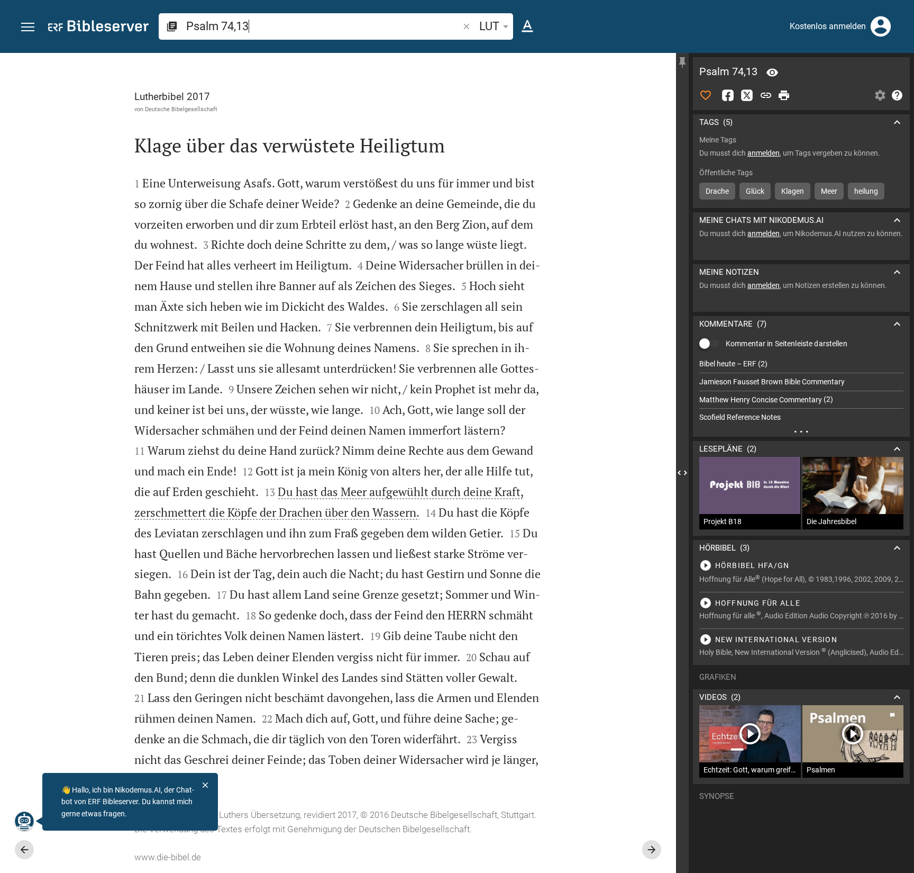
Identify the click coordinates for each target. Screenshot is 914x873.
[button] (27, 27)
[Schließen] (205, 785)
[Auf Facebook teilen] (727, 95)
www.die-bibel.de (167, 857)
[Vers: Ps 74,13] (772, 72)
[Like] (705, 95)
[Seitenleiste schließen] (682, 472)
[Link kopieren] (765, 95)
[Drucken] (783, 95)
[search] (323, 26)
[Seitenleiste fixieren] (682, 62)
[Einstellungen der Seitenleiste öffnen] (880, 95)
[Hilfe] (897, 95)
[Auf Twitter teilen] (746, 95)
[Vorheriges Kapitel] (24, 849)
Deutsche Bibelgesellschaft (181, 109)
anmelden (763, 153)
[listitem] (801, 364)
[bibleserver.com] (98, 27)
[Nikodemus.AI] (24, 821)
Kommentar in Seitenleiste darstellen (786, 343)
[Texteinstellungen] (527, 26)
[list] (801, 390)
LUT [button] (489, 26)
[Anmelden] (881, 26)
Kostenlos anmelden (828, 26)
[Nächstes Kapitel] (651, 849)
